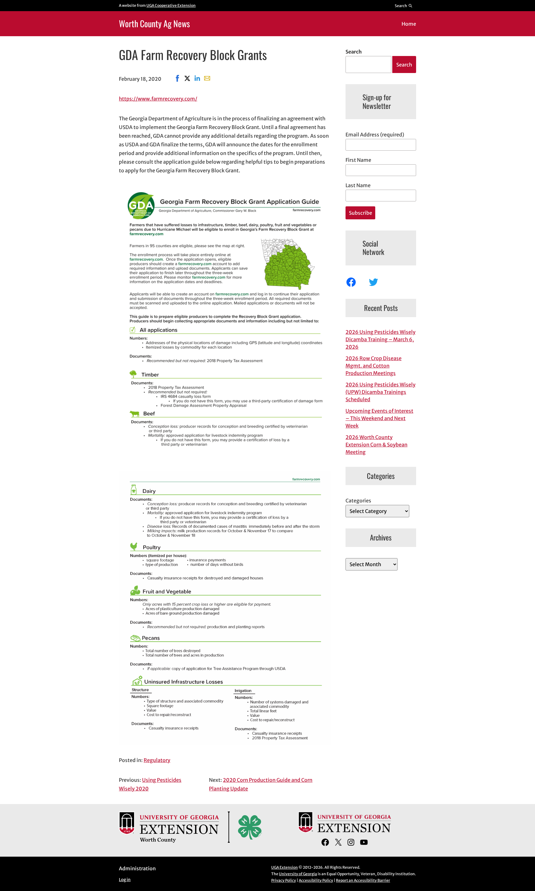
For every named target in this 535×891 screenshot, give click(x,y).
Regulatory (157, 760)
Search (354, 52)
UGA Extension (284, 867)
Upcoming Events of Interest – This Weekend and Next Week (379, 418)
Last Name (358, 185)
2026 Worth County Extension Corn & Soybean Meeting (376, 444)
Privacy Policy (283, 880)
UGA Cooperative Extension (171, 5)
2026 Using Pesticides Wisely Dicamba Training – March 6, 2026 (380, 339)
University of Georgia (298, 874)
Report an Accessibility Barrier (363, 880)
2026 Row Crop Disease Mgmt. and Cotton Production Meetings (374, 365)
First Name (358, 160)
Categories (358, 500)
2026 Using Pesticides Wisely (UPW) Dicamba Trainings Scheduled (380, 391)
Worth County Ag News (154, 23)
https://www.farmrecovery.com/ (158, 99)
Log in (125, 879)
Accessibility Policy (316, 880)
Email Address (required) (375, 134)
